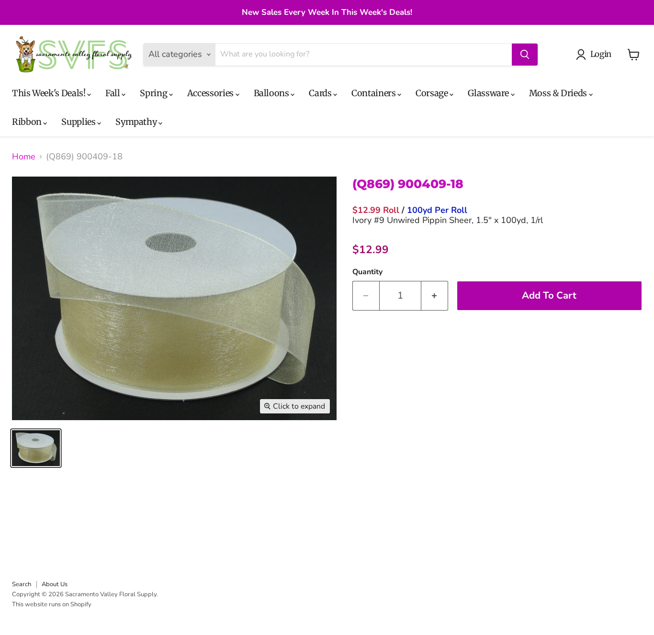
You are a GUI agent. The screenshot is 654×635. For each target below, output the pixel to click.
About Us (55, 584)
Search (21, 584)
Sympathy (136, 121)
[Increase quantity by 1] (434, 295)
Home (23, 157)
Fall (113, 93)
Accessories (211, 93)
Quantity (367, 271)
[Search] (525, 55)
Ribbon (27, 121)
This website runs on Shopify (51, 604)
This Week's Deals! (49, 93)
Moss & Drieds (559, 93)
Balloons (272, 93)
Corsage (433, 93)
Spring (154, 93)
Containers (374, 93)
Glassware (489, 93)
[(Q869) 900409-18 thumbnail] (36, 448)
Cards (321, 93)
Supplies (79, 121)
